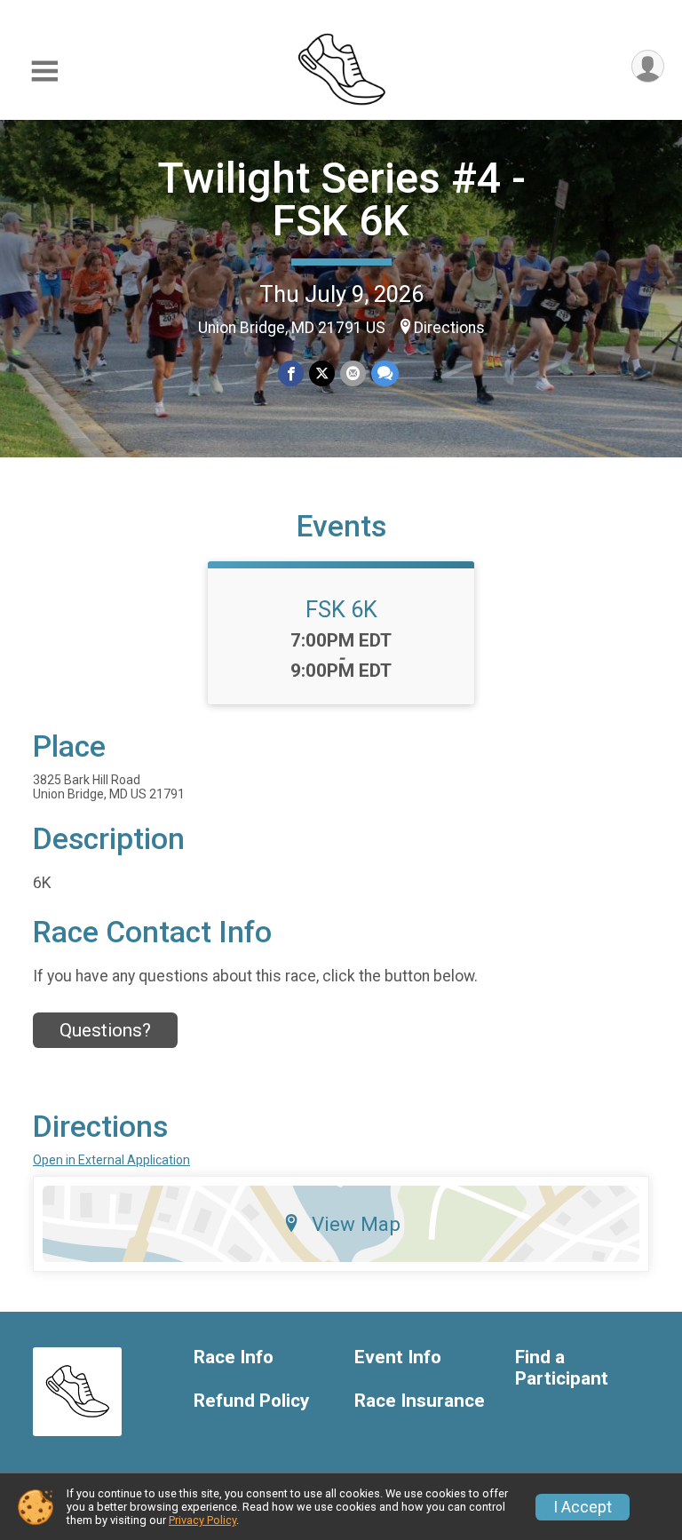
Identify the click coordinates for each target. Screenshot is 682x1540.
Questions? (105, 1030)
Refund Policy (251, 1401)
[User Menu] (647, 66)
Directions (449, 328)
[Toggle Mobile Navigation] (44, 71)
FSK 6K (341, 609)
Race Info (234, 1357)
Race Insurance (419, 1401)
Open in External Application (111, 1160)
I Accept (582, 1507)
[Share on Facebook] (291, 373)
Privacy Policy (202, 1520)
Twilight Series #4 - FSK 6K (341, 199)
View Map (356, 1223)
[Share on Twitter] (322, 373)
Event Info (397, 1357)
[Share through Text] (385, 373)
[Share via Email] (353, 373)
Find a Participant (561, 1368)
